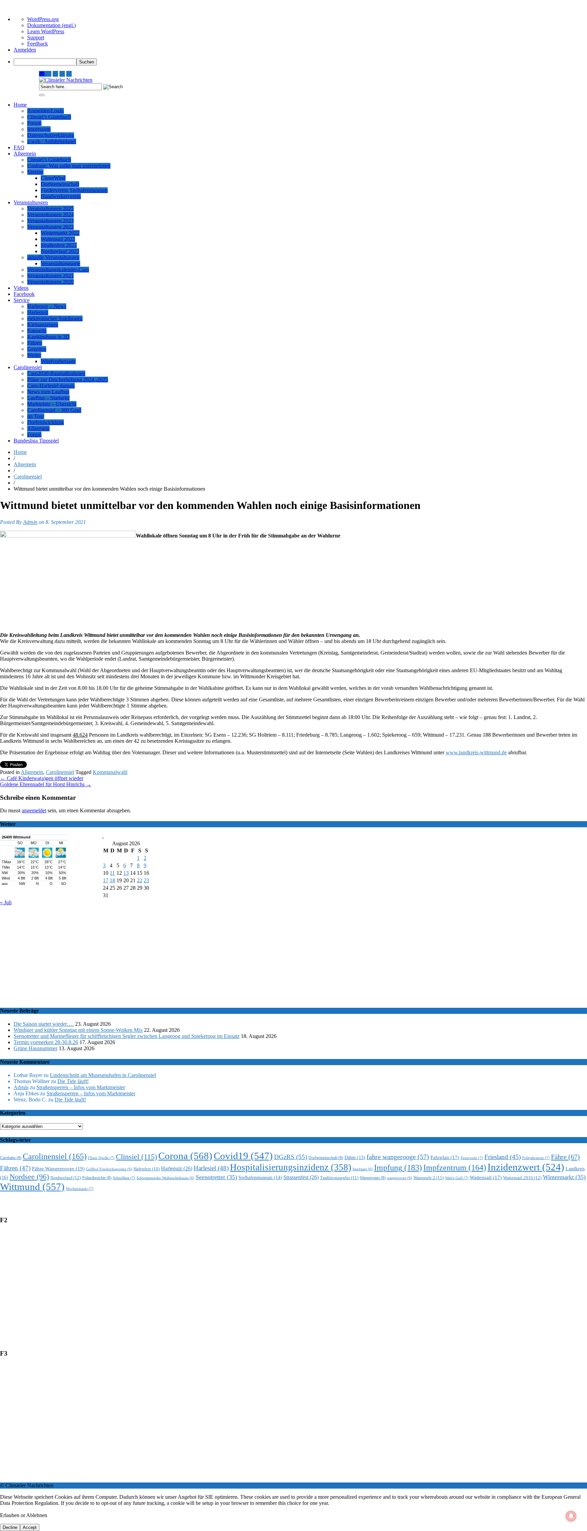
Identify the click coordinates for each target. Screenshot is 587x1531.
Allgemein (25, 153)
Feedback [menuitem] (37, 43)
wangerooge (399, 1178)
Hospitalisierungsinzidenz (290, 1167)
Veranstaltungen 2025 (50, 208)
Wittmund (32, 1186)
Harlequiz (37, 312)
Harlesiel (211, 1168)
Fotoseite (37, 331)
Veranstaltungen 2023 (50, 221)
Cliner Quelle (101, 1158)
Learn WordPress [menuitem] (45, 31)
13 (126, 873)
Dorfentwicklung (45, 422)
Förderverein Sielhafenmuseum (74, 190)
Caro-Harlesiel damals (51, 386)
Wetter (34, 355)
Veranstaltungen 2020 (50, 282)
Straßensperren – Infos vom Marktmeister (80, 1087)
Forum (34, 123)
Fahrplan (444, 1157)
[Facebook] (69, 74)
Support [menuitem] (35, 37)
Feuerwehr (472, 1158)
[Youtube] (55, 74)
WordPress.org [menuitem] (43, 19)
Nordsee (29, 1177)
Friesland (502, 1156)
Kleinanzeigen (42, 324)
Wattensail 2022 (58, 239)
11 (112, 873)
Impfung (398, 1167)
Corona (185, 1155)
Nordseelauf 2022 (60, 251)
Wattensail (486, 1177)
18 (112, 880)
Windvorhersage (58, 361)
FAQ (19, 147)
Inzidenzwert (525, 1166)
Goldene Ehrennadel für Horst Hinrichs (45, 784)
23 (146, 880)
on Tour (35, 416)
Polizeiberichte (96, 1178)
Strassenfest (301, 1177)
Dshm (354, 1157)
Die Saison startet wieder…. (44, 1024)
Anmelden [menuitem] (25, 50)
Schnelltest (124, 1178)
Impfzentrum (454, 1167)
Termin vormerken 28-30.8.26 (46, 1042)
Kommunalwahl (110, 772)
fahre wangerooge (398, 1156)
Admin (30, 522)
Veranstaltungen (31, 202)
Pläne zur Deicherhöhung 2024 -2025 (67, 379)
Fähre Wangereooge (58, 1168)
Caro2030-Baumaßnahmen (56, 373)
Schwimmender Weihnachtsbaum (165, 1178)
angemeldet (34, 810)
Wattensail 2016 (522, 1177)
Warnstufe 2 (428, 1177)
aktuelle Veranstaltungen (53, 257)
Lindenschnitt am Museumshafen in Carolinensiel (103, 1075)
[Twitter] (62, 74)
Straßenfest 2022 (59, 245)
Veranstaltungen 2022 (50, 227)
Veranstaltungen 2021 (50, 276)
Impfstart (363, 1169)
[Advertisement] (204, 953)
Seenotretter (216, 1177)
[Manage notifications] (571, 1516)
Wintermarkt (564, 1177)
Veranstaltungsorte (60, 263)
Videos (21, 288)
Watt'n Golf (456, 1178)
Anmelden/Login (45, 111)
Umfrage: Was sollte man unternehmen (68, 166)
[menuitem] (300, 61)
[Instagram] (48, 74)
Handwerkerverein (61, 196)
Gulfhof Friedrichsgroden (109, 1169)
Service (22, 300)
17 (105, 880)
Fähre (565, 1156)
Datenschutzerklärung (50, 135)
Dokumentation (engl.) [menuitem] (51, 25)
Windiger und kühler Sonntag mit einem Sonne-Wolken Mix (78, 1030)
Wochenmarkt (79, 1189)
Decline (10, 1527)
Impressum (39, 129)
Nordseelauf (65, 1177)
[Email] (42, 74)
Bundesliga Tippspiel (36, 440)
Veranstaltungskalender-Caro (58, 269)
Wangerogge (373, 1178)
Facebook (24, 294)
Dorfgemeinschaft (60, 184)
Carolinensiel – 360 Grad (54, 410)
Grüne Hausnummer (35, 1048)
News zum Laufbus (48, 392)
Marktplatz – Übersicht (51, 404)
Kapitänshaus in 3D (48, 337)
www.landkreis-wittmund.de (476, 752)
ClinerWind (53, 178)
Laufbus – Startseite (48, 398)
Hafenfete (147, 1169)
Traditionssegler (339, 1177)
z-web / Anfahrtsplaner (51, 141)
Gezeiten (36, 349)
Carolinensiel (28, 367)
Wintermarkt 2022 (60, 233)
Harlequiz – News (46, 306)
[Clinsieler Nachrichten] (65, 80)
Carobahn (10, 1158)
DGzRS (290, 1156)
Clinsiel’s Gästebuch (49, 117)
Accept (30, 1527)
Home (20, 105)
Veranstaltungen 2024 (50, 215)
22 (139, 880)
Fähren (34, 343)
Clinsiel (136, 1156)
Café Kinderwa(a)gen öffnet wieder (41, 778)
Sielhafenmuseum (260, 1177)
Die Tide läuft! (73, 1081)
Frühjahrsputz (536, 1158)
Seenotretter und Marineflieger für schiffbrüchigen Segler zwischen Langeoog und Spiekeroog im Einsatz (126, 1036)
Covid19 (243, 1155)
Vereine (35, 172)
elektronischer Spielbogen (55, 318)
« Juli (6, 902)
